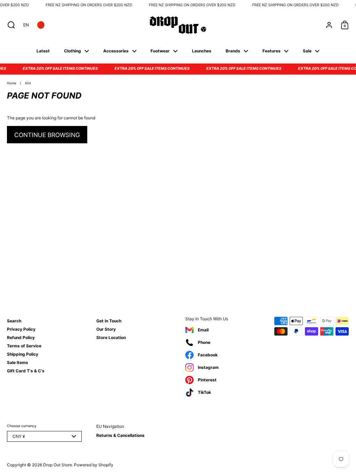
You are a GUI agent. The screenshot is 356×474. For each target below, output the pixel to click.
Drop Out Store (57, 464)
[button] (9, 25)
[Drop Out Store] (178, 25)
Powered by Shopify (93, 464)
